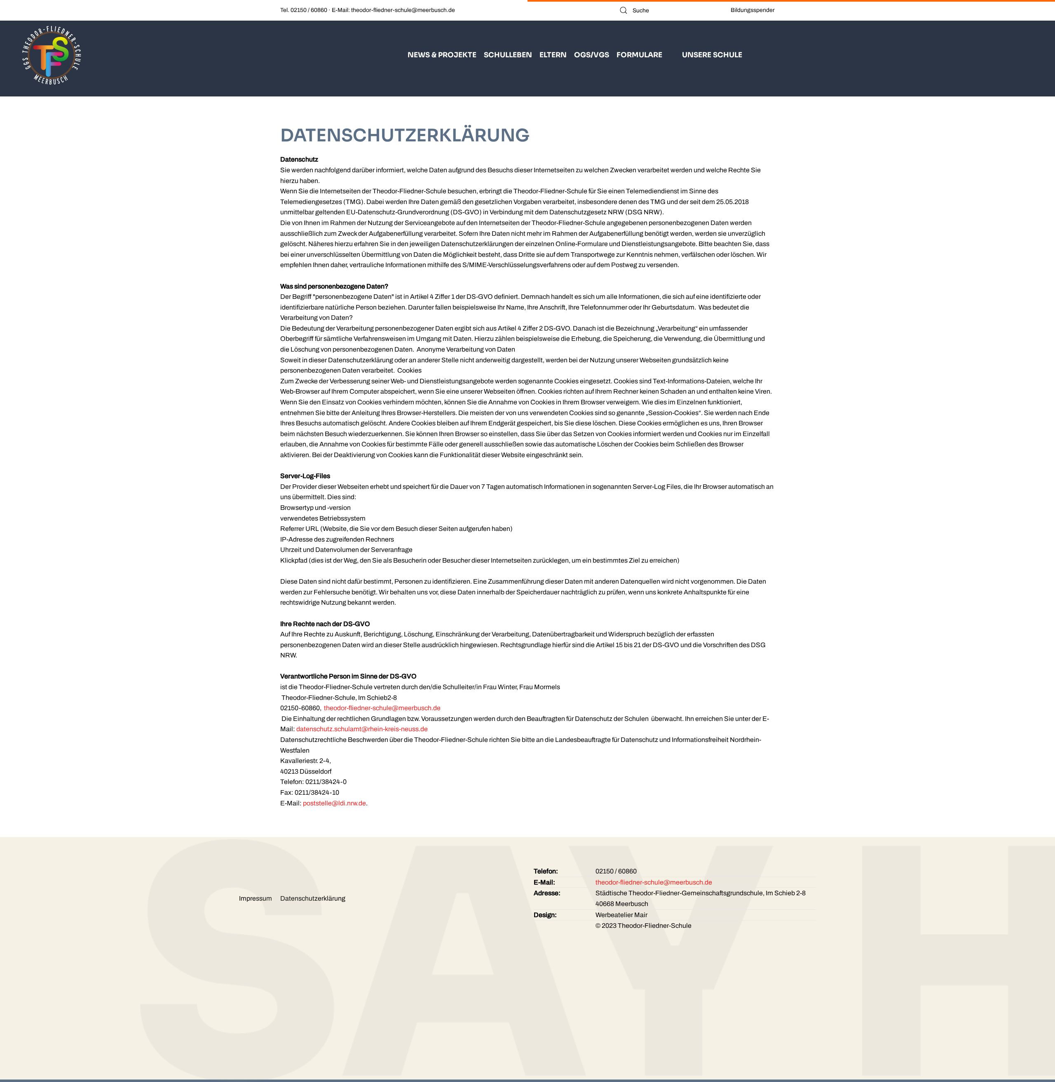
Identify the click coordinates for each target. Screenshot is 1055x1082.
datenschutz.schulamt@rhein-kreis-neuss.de (362, 728)
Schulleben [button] (508, 55)
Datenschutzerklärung (312, 898)
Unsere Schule (712, 55)
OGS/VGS (591, 55)
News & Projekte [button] (442, 55)
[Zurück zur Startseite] (51, 55)
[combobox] (668, 10)
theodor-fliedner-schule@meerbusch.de (382, 707)
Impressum (255, 898)
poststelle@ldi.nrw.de (334, 803)
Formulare (639, 55)
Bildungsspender (753, 10)
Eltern (553, 55)
